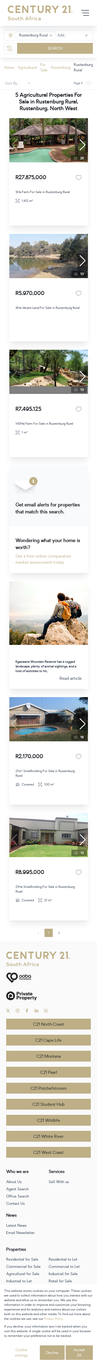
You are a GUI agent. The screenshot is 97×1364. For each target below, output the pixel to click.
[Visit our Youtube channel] (46, 1011)
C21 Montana (48, 1056)
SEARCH (55, 48)
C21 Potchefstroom (48, 1088)
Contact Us (15, 1203)
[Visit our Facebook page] (27, 1011)
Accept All (79, 1352)
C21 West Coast (48, 1152)
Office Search (17, 1196)
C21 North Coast (48, 1024)
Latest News (16, 1225)
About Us (14, 1181)
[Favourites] (79, 177)
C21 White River (48, 1136)
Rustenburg (60, 67)
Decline (52, 1352)
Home (9, 67)
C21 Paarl (48, 1072)
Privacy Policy (53, 1319)
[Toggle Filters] (9, 48)
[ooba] (48, 977)
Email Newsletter (20, 1232)
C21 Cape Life (48, 1040)
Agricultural (27, 67)
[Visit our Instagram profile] (18, 1011)
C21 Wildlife (48, 1120)
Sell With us (59, 1181)
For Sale (44, 67)
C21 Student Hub (48, 1104)
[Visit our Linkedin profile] (37, 1011)
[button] (51, 35)
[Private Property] (48, 995)
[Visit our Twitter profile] (8, 1010)
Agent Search (17, 1189)
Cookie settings (21, 1352)
